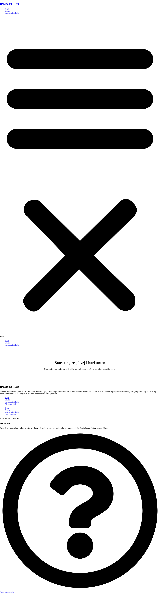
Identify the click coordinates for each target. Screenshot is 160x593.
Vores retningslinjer (12, 13)
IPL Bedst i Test (9, 3)
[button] (80, 177)
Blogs (7, 9)
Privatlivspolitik (10, 404)
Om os (7, 11)
